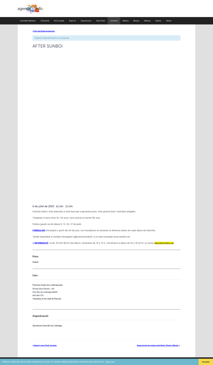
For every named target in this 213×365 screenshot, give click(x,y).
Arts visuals (59, 21)
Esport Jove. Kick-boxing (45, 345)
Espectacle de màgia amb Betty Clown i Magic (158, 345)
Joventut (114, 21)
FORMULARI (39, 230)
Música (147, 21)
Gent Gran (100, 21)
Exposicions (86, 21)
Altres (168, 21)
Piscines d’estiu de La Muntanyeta (47, 285)
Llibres (158, 21)
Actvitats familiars (28, 21)
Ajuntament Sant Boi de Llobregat (47, 325)
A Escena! (45, 21)
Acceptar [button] (206, 362)
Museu (136, 21)
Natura (125, 21)
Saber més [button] (110, 362)
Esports (72, 21)
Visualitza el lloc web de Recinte (47, 298)
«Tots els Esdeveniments (44, 31)
